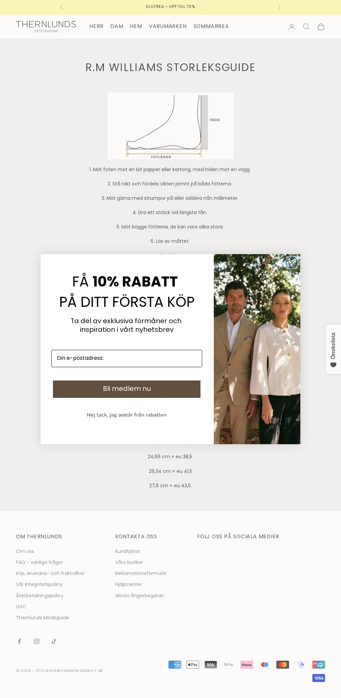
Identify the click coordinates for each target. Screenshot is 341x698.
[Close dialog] (292, 262)
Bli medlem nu (127, 389)
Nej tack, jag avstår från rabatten (127, 415)
